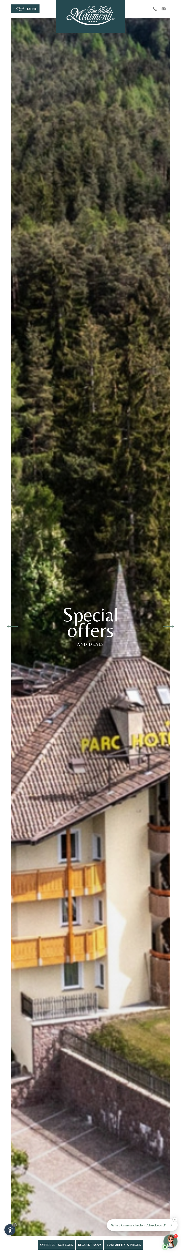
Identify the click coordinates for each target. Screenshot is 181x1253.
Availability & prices (123, 1244)
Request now (89, 1244)
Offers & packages (56, 1244)
